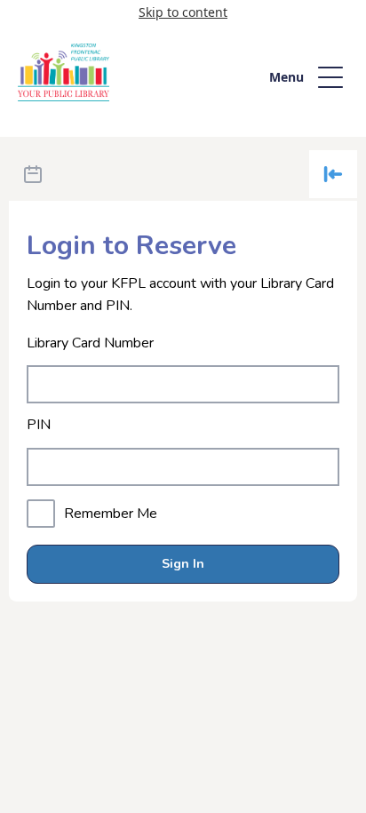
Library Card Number (90, 343)
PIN (39, 425)
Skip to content (183, 12)
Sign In (183, 563)
